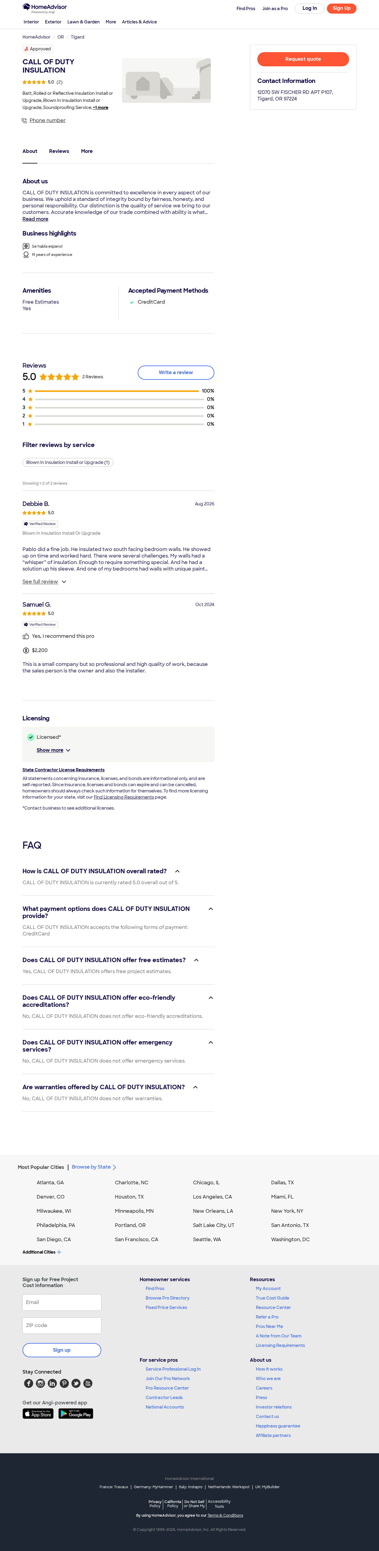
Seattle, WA (207, 1239)
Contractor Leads (164, 1397)
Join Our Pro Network (168, 1378)
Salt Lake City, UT (214, 1225)
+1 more (100, 107)
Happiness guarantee (278, 1426)
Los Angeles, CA (212, 1197)
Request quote (303, 59)
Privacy (155, 1503)
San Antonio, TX (290, 1225)
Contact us (267, 1416)
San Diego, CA (54, 1239)
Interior (31, 22)
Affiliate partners (273, 1435)
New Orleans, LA (213, 1211)
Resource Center (273, 1307)
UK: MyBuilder (267, 1487)
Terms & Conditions (225, 1515)
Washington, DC (290, 1239)
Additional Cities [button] (39, 1252)
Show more (50, 750)
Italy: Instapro (191, 1487)
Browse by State (91, 1167)
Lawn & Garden (84, 22)
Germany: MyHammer (153, 1487)
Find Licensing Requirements (124, 797)
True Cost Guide (272, 1298)
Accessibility (219, 1504)
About (30, 151)
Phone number (48, 120)
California (172, 1503)
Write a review (176, 372)
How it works (269, 1369)
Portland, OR (130, 1225)
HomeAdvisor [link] (37, 37)
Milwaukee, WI (54, 1211)
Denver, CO (51, 1197)
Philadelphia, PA (56, 1225)
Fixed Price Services (166, 1307)
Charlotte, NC (131, 1183)
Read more (35, 219)
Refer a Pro (267, 1317)
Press (261, 1397)
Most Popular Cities (41, 1167)
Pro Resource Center (167, 1388)
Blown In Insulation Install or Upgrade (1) (68, 462)
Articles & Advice (139, 22)
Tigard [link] (77, 37)
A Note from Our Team (278, 1336)
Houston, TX (129, 1197)
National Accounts (165, 1407)
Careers (264, 1388)
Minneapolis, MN (134, 1211)
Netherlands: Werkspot (229, 1487)
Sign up (62, 1350)
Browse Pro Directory (168, 1298)
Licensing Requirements (280, 1345)
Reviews (59, 151)
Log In (310, 8)
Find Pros (155, 1288)
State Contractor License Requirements (64, 770)
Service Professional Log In (173, 1369)
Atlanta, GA (50, 1183)
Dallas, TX (282, 1183)
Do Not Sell (194, 1503)
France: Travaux (113, 1487)
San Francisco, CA (136, 1239)
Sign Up (342, 8)
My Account (268, 1288)
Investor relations (274, 1407)
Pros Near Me (269, 1326)
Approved (40, 49)
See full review (40, 582)
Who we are (268, 1378)
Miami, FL (282, 1197)
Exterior (53, 22)
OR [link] (60, 37)
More (111, 22)
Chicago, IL (206, 1183)
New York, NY (287, 1211)
